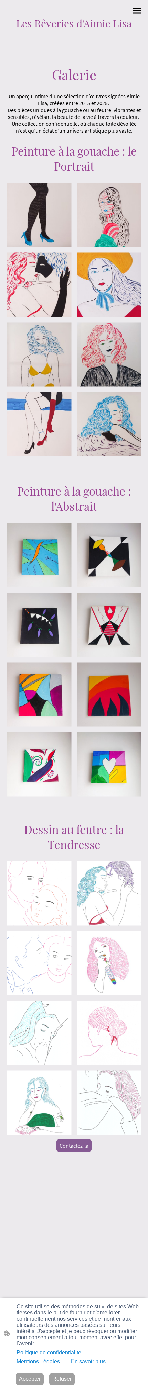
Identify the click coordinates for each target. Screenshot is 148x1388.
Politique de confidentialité (49, 1352)
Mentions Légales (38, 1361)
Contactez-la (74, 1145)
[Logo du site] (74, 34)
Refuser (62, 1379)
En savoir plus (88, 1361)
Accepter (30, 1379)
